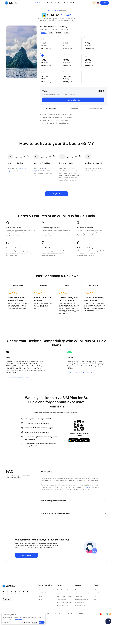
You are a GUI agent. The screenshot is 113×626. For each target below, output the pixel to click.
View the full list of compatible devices (17, 377)
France (40, 596)
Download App (79, 602)
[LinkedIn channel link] (7, 592)
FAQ (76, 590)
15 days (58, 32)
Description (73, 109)
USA (39, 590)
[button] (98, 3)
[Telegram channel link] (11, 592)
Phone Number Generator (64, 596)
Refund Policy (71, 614)
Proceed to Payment (73, 100)
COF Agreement (83, 614)
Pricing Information (62, 593)
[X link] (19, 592)
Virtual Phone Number (53, 3)
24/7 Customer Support (82, 599)
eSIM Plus (88, 487)
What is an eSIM (80, 605)
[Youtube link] (23, 592)
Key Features (51, 109)
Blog (95, 599)
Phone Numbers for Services (65, 602)
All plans (43, 32)
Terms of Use (58, 614)
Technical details (95, 109)
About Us (96, 593)
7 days (51, 32)
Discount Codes (61, 599)
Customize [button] (5, 622)
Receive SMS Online (62, 605)
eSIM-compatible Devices (82, 593)
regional (36, 171)
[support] (108, 621)
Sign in (104, 3)
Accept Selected (26, 622)
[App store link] (84, 440)
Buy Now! (56, 194)
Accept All (41, 622)
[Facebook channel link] (3, 592)
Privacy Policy (46, 614)
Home (48, 10)
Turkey (40, 599)
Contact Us (78, 596)
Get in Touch (26, 555)
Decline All (34, 622)
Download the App (69, 3)
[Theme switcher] (94, 3)
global (44, 171)
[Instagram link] (15, 592)
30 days (66, 32)
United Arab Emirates (44, 593)
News (95, 596)
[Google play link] (74, 440)
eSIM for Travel (38, 3)
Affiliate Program (99, 590)
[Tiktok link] (27, 592)
